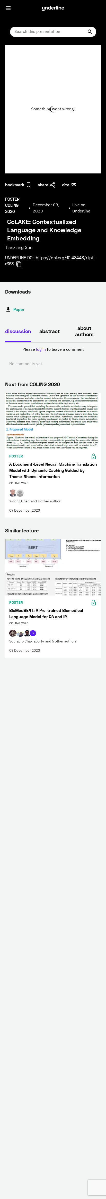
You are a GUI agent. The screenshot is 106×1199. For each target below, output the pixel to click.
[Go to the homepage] (53, 8)
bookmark (14, 184)
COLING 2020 (45, 384)
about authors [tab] (84, 331)
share (43, 184)
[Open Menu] (8, 8)
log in (41, 350)
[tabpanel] (53, 357)
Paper (18, 309)
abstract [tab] (49, 331)
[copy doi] (22, 264)
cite (65, 184)
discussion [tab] (18, 331)
